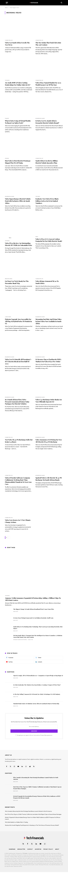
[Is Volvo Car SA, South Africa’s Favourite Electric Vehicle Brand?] (49, 106)
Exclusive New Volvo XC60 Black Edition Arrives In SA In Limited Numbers (46, 201)
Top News (7, 80)
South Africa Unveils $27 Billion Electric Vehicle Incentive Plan (46, 162)
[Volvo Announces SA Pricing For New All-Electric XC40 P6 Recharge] (49, 425)
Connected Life (9, 40)
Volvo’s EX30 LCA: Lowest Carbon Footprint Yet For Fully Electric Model (48, 240)
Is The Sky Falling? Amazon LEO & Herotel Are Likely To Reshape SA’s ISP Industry (36, 694)
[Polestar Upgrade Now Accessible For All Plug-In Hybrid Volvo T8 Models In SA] (19, 304)
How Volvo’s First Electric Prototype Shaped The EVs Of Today (17, 162)
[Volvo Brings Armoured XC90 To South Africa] (49, 266)
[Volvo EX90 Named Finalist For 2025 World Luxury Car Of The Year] (49, 68)
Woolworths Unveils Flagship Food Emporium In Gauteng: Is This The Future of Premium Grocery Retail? (32, 825)
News (36, 236)
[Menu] (7, 3)
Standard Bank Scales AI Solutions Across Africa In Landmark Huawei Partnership (36, 703)
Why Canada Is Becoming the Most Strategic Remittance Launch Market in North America (35, 778)
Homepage (12, 849)
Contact (30, 849)
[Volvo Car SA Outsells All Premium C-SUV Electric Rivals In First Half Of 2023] (19, 344)
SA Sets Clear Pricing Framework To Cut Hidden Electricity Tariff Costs (33, 618)
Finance (7, 118)
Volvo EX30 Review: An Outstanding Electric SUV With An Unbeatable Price (18, 244)
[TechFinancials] (34, 2)
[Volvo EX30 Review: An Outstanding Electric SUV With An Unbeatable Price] (19, 224)
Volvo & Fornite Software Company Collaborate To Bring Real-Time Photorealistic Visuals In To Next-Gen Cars (18, 481)
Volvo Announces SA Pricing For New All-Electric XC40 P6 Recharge (48, 441)
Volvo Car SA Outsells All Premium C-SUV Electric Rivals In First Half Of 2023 (18, 361)
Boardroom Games (40, 118)
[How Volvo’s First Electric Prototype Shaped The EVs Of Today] (19, 146)
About (57, 849)
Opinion (7, 158)
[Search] (61, 3)
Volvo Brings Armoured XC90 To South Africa (47, 282)
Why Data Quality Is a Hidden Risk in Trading (16, 822)
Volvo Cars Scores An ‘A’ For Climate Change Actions (18, 521)
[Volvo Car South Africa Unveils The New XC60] (19, 28)
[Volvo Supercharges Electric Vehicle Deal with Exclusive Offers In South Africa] (19, 184)
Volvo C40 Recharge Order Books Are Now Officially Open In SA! (48, 401)
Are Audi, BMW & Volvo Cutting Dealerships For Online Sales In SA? (17, 84)
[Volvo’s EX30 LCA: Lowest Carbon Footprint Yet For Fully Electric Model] (49, 224)
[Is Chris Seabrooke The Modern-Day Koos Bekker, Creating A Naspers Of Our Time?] (8, 687)
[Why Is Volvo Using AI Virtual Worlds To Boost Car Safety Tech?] (19, 106)
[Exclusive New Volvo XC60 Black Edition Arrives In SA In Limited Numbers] (49, 184)
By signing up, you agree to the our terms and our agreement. (35, 735)
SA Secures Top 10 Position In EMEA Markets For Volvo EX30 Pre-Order (48, 360)
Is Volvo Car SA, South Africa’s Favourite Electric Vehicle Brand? (47, 122)
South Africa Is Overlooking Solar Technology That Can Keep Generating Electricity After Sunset (38, 627)
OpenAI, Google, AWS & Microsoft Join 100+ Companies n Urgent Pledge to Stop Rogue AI (38, 675)
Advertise (38, 849)
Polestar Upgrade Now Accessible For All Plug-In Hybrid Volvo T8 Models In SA (18, 321)
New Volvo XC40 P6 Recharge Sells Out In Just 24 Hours (18, 441)
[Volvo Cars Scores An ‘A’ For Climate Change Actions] (19, 505)
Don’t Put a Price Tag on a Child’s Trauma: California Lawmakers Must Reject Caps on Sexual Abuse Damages (37, 787)
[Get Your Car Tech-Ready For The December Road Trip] (19, 266)
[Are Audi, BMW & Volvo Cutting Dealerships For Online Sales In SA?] (19, 68)
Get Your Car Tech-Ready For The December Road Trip (17, 282)
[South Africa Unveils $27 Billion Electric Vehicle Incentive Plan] (49, 146)
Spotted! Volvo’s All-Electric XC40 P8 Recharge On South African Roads (48, 479)
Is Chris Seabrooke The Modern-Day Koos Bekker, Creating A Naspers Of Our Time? (37, 685)
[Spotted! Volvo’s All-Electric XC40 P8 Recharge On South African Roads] (49, 463)
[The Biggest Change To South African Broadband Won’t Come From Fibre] (8, 611)
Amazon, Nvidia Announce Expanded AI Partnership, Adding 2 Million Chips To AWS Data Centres (33, 599)
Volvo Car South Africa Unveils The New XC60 (17, 44)
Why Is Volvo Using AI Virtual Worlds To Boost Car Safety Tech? (18, 122)
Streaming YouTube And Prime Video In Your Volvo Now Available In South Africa (48, 321)
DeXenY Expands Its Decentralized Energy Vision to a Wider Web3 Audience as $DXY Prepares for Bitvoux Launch (36, 797)
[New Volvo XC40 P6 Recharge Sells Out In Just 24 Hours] (19, 425)
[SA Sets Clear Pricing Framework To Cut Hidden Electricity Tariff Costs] (8, 620)
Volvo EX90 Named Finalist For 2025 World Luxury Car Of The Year (48, 84)
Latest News (8, 316)
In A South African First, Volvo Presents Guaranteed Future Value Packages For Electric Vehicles (17, 402)
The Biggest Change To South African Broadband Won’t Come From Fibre (33, 609)
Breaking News (8, 278)
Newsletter (21, 849)
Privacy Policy (43, 735)
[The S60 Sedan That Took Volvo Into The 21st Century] (49, 28)
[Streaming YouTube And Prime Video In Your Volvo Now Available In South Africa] (49, 304)
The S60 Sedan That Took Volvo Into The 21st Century (48, 44)
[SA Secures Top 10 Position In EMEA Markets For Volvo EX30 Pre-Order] (49, 344)
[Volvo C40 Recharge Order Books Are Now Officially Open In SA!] (49, 384)
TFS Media (25, 853)
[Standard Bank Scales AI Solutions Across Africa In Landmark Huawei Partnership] (8, 706)
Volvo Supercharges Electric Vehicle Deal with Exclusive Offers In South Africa (18, 201)
